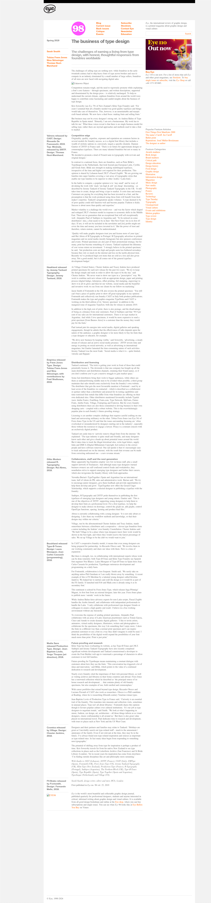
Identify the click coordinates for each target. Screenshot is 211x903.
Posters (149, 190)
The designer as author (155, 143)
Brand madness (152, 157)
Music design (151, 182)
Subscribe (126, 23)
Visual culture (152, 207)
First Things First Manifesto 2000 (160, 132)
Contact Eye (127, 28)
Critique (100, 31)
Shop (180, 80)
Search (188, 33)
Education (126, 34)
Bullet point (151, 137)
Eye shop (119, 801)
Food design (151, 168)
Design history (152, 165)
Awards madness (153, 151)
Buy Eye (150, 72)
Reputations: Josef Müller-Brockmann (162, 140)
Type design (151, 218)
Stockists (126, 26)
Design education (153, 163)
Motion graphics (153, 213)
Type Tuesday (152, 199)
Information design (154, 177)
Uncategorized (152, 204)
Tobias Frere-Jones (57, 57)
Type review (151, 215)
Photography (151, 188)
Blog (98, 23)
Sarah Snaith (53, 51)
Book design (151, 154)
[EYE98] (57, 795)
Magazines (150, 179)
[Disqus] (95, 850)
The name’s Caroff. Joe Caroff (159, 134)
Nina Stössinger (55, 60)
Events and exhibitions (155, 210)
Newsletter (126, 31)
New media (151, 185)
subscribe (163, 80)
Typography (151, 202)
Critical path (151, 160)
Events (99, 34)
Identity (149, 221)
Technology (151, 196)
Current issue (103, 26)
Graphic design (152, 171)
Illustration (150, 174)
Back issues (102, 28)
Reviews (149, 193)
